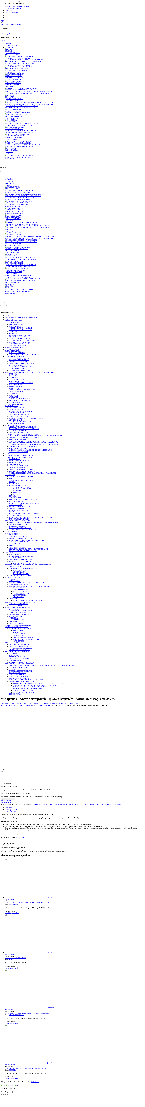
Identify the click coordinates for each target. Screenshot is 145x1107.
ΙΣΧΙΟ (11, 478)
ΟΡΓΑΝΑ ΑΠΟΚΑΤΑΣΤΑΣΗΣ (19, 414)
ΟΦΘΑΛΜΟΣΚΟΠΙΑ (16, 392)
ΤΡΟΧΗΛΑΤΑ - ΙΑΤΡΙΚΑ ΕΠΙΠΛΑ (20, 575)
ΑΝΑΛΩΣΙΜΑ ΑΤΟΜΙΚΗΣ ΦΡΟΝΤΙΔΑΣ (18, 65)
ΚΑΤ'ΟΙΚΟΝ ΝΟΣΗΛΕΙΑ (13, 111)
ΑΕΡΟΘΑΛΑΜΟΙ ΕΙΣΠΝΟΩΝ (19, 346)
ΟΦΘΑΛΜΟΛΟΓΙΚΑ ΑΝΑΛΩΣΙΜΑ (21, 646)
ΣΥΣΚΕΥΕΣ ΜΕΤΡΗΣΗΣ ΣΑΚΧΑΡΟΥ (22, 390)
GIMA (11, 959)
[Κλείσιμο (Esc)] (1, 1094)
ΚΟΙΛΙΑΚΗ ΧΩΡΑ (15, 515)
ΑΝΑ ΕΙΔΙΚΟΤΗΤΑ (11, 54)
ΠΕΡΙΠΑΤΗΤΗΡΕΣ (19, 492)
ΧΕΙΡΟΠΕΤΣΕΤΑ (15, 694)
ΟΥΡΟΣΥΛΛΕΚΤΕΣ (15, 660)
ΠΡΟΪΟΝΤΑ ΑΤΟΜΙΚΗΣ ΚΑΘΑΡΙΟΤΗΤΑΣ (27, 689)
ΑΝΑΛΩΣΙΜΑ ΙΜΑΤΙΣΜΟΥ (18, 604)
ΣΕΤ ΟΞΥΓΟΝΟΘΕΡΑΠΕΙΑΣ (19, 344)
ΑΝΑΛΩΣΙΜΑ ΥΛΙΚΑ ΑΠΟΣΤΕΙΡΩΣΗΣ (18, 69)
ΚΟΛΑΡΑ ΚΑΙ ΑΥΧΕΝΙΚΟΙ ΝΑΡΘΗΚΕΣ (22, 476)
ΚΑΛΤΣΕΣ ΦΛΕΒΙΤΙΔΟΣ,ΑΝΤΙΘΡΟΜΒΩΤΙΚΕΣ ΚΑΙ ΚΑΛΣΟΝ (30, 517)
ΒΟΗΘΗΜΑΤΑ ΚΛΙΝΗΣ (21, 574)
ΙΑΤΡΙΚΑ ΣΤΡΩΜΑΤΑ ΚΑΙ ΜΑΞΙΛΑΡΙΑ (22, 480)
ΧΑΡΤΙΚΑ (8, 153)
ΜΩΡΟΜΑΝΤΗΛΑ (15, 464)
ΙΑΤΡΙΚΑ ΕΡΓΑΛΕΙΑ (16, 384)
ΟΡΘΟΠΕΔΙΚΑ (10, 122)
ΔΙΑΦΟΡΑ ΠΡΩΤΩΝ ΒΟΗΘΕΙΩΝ (20, 361)
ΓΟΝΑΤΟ (12, 482)
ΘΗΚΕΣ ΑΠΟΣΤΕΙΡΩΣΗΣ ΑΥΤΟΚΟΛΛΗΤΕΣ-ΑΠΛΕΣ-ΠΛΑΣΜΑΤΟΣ (32, 473)
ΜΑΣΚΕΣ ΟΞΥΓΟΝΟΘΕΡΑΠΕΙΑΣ (20, 328)
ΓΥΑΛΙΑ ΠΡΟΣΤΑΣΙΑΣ (16, 605)
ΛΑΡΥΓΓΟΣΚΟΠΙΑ (15, 386)
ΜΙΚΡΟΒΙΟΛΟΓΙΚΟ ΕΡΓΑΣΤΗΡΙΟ (16, 115)
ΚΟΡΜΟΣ (12, 512)
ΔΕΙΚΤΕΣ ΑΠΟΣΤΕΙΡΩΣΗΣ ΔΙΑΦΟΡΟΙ (22, 471)
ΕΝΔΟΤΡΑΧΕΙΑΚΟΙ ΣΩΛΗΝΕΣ (19, 524)
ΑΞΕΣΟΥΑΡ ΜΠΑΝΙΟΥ (17, 674)
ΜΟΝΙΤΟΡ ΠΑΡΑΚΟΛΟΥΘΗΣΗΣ (20, 399)
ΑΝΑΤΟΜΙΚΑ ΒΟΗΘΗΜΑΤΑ (19, 510)
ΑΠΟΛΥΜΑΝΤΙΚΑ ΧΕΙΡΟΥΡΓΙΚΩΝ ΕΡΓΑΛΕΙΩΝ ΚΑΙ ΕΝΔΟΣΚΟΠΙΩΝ (33, 445)
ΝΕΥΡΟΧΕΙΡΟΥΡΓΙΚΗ (21, 590)
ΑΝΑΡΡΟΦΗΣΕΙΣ (15, 333)
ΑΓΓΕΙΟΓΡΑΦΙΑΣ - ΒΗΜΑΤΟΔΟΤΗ (21, 611)
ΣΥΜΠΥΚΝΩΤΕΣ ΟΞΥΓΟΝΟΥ (19, 338)
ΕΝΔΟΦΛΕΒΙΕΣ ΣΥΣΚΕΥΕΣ (18, 547)
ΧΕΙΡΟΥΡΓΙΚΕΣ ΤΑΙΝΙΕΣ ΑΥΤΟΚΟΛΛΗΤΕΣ (24, 363)
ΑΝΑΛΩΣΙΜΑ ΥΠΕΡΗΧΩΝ (18, 542)
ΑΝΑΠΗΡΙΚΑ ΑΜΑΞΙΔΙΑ (13, 76)
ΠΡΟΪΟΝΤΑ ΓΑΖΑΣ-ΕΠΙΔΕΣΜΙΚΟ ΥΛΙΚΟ (23, 551)
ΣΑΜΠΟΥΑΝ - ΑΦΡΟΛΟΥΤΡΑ (23, 690)
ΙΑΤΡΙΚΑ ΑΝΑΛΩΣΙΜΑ (13, 100)
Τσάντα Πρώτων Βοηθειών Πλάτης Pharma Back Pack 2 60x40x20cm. (55, 703)
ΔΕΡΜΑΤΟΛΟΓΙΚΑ (19, 595)
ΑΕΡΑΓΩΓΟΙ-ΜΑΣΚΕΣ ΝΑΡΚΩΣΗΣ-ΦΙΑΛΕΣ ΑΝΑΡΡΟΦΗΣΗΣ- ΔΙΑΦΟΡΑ (34, 522)
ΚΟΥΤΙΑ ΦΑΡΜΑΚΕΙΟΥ (17, 369)
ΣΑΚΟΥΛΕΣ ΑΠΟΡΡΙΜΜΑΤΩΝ (19, 678)
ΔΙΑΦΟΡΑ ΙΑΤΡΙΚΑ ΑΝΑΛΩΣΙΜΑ (20, 538)
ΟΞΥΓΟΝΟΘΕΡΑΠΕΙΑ (13, 118)
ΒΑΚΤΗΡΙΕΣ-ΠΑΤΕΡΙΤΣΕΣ (22, 489)
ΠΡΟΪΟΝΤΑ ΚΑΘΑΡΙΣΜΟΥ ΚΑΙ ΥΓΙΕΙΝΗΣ (19, 132)
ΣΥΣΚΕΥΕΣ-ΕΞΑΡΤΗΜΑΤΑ (18, 452)
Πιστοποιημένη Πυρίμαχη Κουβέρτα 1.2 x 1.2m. (17, 703)
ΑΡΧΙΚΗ (8, 44)
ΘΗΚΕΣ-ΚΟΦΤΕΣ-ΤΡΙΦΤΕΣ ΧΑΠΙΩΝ (22, 556)
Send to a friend (6, 802)
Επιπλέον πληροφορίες (12, 809)
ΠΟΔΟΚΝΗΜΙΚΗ (15, 483)
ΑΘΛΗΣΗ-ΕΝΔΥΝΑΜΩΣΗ (18, 413)
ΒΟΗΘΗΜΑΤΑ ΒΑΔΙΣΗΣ (17, 485)
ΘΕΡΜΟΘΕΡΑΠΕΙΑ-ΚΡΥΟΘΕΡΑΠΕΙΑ (22, 411)
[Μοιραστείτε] (3, 1094)
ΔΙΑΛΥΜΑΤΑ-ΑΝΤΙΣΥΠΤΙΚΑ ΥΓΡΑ (21, 367)
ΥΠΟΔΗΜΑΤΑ (18, 491)
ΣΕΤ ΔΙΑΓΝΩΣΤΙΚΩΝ (16, 404)
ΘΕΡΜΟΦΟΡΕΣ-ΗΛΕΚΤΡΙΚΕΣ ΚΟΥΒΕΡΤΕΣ (24, 559)
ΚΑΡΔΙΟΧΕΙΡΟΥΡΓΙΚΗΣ (17, 616)
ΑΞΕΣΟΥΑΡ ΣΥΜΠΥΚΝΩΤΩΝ (19, 335)
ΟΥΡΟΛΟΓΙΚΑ (14, 609)
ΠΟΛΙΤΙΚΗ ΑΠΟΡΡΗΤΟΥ (14, 9)
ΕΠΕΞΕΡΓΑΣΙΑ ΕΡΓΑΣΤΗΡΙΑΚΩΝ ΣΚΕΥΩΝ (24, 437)
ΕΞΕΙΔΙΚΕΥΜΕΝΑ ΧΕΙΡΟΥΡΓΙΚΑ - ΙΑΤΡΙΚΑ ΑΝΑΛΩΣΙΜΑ (29, 586)
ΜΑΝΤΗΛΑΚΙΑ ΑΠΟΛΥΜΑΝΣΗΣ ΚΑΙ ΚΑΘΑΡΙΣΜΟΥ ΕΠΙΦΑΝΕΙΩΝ (33, 441)
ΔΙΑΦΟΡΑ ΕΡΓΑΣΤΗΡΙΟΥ (21, 634)
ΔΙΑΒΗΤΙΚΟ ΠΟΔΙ (15, 505)
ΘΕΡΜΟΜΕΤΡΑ (18, 558)
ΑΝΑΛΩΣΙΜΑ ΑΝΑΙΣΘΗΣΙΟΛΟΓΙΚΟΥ (18, 58)
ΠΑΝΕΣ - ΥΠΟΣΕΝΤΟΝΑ (17, 657)
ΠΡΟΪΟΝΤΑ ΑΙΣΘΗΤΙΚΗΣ (14, 129)
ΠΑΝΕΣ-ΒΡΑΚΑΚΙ (15, 462)
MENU (3, 40)
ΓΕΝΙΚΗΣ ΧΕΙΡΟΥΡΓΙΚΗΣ (18, 613)
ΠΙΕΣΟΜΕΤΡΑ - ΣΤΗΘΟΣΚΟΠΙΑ (20, 561)
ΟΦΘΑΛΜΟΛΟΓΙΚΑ (16, 623)
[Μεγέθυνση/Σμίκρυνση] (7, 1094)
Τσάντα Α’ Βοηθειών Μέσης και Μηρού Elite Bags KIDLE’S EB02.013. (27, 1068)
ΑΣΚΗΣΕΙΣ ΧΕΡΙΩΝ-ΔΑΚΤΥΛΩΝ (20, 422)
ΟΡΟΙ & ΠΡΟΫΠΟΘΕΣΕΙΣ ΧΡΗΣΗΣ (17, 7)
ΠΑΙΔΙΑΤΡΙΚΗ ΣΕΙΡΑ (16, 501)
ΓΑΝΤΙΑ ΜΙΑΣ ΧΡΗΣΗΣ (17, 353)
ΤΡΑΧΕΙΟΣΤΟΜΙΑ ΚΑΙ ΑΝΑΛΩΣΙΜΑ (18, 143)
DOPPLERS (13, 376)
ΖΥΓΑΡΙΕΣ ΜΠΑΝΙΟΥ (16, 379)
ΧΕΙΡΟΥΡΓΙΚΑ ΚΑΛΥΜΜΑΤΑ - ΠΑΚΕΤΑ (19, 157)
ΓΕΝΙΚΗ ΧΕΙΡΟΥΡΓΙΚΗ (21, 593)
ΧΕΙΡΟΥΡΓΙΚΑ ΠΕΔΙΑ (16, 598)
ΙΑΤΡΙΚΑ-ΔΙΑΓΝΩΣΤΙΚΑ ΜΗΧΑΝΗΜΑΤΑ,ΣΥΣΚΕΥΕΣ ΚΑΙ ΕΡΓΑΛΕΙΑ (29, 104)
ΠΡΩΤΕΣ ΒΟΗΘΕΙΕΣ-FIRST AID (16, 136)
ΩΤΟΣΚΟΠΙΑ (13, 377)
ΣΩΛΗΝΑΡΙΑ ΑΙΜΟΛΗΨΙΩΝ (23, 637)
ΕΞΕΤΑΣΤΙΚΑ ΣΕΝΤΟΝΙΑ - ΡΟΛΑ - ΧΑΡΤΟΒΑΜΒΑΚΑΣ (28, 549)
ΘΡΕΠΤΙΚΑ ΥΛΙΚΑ (19, 636)
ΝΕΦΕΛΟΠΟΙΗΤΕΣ (15, 326)
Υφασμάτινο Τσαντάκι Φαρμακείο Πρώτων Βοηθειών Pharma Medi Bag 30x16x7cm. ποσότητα (31, 796)
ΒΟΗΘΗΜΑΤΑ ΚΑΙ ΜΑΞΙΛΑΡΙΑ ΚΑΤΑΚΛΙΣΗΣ (25, 514)
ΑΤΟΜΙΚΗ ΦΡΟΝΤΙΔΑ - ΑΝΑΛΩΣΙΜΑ (22, 662)
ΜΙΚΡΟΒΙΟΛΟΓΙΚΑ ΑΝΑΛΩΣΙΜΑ (21, 628)
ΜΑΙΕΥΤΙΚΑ (13, 618)
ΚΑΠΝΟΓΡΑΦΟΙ (14, 374)
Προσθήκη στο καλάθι (8, 799)
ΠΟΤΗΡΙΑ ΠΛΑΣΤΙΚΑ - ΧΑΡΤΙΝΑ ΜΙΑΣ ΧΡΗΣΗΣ (30, 687)
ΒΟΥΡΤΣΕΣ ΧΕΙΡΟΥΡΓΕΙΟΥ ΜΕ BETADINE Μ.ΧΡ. (26, 582)
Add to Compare (6, 801)
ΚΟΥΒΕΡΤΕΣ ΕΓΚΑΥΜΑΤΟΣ (19, 360)
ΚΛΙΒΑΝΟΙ (13, 393)
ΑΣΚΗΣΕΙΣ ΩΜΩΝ (15, 420)
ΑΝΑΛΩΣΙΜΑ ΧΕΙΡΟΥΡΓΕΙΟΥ (15, 72)
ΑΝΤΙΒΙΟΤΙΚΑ (18, 630)
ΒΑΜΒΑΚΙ (12, 545)
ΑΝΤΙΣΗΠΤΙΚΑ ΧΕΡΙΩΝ (17, 448)
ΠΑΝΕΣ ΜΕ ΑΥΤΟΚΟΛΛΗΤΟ (19, 460)
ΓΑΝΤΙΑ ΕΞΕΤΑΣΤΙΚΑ (13, 83)
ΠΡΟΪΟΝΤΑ (9, 47)
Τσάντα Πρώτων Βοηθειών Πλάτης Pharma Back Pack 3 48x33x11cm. (27, 1013)
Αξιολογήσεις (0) (10, 811)
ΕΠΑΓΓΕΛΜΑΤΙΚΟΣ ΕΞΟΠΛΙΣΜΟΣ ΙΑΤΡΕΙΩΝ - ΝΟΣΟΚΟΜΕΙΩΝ (28, 93)
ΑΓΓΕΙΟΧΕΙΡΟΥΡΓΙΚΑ (21, 591)
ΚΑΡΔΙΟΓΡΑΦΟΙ (14, 402)
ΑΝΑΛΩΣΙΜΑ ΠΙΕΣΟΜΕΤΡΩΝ (19, 400)
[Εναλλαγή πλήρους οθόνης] (5, 1094)
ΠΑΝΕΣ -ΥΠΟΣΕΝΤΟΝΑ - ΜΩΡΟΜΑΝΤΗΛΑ (20, 125)
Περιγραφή (8, 807)
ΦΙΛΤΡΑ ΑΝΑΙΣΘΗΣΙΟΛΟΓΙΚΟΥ (20, 528)
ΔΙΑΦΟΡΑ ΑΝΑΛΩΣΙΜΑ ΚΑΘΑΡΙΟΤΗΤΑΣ (23, 681)
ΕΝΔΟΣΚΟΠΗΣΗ (19, 588)
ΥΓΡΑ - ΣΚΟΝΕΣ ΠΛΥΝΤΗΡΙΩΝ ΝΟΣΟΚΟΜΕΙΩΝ (22, 146)
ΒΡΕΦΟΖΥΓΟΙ (14, 381)
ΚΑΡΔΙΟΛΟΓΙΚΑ (18, 597)
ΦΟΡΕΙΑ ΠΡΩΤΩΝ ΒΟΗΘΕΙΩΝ (19, 358)
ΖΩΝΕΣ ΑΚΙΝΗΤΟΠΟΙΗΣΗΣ (19, 432)
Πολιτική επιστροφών (11, 12)
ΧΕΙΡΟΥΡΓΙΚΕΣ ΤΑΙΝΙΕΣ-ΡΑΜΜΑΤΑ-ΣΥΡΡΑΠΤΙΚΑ (27, 540)
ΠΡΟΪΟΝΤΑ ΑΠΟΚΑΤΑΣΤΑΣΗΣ (20, 506)
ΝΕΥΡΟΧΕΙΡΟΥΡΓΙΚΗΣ (17, 620)
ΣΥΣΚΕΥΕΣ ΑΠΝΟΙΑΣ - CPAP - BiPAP (22, 340)
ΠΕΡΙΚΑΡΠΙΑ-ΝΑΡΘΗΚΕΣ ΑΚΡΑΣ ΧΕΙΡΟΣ (24, 503)
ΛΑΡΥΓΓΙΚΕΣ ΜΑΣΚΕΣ (17, 526)
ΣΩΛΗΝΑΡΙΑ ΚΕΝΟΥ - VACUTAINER (26, 639)
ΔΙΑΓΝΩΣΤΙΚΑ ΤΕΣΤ (20, 632)
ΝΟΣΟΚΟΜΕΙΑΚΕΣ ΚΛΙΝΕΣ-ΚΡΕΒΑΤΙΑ (23, 568)
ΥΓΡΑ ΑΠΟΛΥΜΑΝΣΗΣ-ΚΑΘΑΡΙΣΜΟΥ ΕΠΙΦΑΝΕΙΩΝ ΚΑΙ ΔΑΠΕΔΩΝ (33, 443)
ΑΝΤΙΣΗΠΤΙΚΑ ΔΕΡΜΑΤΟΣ (18, 439)
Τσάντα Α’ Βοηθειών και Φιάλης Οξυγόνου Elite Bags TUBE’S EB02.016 (28, 902)
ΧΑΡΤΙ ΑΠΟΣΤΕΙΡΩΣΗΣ (17, 468)
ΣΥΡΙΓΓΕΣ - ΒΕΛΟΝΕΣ (13, 139)
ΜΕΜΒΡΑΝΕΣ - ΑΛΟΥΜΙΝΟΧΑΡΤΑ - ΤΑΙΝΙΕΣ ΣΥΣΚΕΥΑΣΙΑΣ (34, 685)
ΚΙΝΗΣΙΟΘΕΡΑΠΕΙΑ (16, 409)
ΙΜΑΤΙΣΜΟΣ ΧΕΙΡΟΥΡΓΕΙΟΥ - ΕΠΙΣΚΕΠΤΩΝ (21, 107)
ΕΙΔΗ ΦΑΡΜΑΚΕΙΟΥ (12, 86)
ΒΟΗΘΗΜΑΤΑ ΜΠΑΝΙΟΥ (14, 79)
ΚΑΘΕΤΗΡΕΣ (13, 535)
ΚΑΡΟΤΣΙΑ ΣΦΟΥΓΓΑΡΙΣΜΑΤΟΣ (20, 671)
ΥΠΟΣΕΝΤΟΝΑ (14, 459)
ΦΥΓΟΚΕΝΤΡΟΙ (18, 641)
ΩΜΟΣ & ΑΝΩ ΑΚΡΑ (16, 498)
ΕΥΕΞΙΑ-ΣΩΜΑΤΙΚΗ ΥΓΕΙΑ (18, 416)
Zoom (3, 769)
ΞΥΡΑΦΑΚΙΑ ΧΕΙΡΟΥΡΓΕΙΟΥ (19, 584)
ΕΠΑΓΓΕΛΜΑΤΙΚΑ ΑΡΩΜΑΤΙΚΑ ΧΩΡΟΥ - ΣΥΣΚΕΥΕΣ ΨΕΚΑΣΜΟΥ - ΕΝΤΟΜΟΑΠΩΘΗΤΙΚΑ (41, 666)
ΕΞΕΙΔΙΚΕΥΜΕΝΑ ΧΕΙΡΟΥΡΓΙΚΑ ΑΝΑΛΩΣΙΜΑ (22, 90)
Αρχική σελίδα (5, 705)
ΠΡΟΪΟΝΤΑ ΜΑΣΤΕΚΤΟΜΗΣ (19, 519)
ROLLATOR (17, 494)
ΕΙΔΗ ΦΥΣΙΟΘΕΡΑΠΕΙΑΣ (17, 423)
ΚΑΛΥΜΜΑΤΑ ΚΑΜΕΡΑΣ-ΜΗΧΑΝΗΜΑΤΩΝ (28, 600)
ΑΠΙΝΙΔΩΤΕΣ (13, 397)
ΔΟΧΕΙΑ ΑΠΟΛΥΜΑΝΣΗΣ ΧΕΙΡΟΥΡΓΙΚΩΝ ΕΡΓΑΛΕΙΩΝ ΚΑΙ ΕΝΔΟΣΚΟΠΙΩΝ (36, 436)
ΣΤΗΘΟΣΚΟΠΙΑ (14, 395)
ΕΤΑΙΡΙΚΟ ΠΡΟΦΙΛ (11, 46)
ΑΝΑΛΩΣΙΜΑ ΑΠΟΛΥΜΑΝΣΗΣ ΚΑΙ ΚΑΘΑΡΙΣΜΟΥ (23, 61)
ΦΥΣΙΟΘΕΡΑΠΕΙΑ (11, 150)
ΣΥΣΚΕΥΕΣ (13, 669)
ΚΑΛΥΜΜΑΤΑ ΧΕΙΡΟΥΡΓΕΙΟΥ (20, 614)
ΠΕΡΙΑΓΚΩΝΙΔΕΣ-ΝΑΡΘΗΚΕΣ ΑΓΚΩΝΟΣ (23, 499)
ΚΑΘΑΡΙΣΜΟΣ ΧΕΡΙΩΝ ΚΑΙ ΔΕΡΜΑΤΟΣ (23, 446)
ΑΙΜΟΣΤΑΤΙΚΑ (14, 581)
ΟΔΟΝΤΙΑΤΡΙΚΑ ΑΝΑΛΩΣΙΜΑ (19, 644)
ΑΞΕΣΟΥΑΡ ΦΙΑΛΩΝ (16, 324)
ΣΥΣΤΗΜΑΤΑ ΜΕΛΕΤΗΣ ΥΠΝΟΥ (20, 342)
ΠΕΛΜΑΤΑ (12, 496)
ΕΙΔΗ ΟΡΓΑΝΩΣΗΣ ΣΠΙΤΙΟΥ (19, 676)
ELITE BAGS (14, 904)
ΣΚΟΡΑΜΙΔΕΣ (14, 653)
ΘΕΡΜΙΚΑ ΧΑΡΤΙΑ (19, 544)
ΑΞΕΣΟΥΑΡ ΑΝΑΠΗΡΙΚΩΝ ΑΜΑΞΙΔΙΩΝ (23, 427)
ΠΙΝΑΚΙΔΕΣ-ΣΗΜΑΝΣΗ (17, 673)
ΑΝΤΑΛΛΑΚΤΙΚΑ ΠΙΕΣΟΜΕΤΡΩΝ (25, 563)
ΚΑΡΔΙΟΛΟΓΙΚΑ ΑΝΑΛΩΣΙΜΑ (19, 650)
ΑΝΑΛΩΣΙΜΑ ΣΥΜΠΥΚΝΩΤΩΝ (20, 330)
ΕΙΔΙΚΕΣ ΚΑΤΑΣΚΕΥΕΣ (17, 567)
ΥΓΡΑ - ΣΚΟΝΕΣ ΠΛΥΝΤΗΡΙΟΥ (24, 692)
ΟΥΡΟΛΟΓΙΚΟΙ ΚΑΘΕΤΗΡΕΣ (19, 658)
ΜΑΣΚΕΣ (12, 579)
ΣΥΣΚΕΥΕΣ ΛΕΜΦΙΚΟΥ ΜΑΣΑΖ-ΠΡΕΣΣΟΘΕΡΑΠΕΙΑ (27, 418)
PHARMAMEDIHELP (22, 837)
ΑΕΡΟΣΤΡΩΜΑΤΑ (19, 572)
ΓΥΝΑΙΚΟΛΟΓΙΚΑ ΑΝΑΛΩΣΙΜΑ (20, 648)
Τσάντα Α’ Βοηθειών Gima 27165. (15, 958)
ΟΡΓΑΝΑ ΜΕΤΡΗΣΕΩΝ (17, 407)
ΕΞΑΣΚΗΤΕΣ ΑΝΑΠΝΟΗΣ (18, 337)
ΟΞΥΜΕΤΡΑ (13, 331)
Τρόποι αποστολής (10, 10)
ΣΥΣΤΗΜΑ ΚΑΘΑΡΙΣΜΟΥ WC (19, 667)
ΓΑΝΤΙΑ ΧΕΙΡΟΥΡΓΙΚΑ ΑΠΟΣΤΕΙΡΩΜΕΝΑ (24, 354)
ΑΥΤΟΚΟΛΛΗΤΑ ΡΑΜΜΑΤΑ (19, 365)
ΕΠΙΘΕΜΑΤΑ (9, 97)
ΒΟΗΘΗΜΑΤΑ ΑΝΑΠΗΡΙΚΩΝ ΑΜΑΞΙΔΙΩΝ (24, 429)
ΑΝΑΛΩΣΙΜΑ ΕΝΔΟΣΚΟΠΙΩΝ (19, 536)
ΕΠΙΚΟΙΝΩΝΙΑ (10, 159)
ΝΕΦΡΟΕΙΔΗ (13, 655)
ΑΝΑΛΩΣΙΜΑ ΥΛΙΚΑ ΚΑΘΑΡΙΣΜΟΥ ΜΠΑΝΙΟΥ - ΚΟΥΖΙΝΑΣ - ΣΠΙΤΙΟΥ (38, 683)
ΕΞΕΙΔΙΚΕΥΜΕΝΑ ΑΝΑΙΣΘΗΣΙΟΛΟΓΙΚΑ (23, 529)
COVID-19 (8, 51)
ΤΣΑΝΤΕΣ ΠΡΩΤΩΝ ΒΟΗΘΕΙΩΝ (20, 370)
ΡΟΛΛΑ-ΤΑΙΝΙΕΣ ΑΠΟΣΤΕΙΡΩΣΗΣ (21, 469)
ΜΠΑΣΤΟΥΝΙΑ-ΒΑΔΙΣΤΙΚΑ (22, 487)
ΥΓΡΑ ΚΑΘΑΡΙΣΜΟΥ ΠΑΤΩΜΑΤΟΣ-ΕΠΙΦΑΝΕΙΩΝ (26, 680)
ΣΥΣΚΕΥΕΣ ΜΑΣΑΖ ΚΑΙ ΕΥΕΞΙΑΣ (21, 383)
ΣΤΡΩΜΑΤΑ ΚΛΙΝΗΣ (20, 570)
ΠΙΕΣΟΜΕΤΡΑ (14, 388)
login (2, 21)
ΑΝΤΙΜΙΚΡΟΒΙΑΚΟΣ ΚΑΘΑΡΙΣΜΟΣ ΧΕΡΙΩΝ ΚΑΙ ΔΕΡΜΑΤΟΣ (30, 450)
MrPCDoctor (35, 1082)
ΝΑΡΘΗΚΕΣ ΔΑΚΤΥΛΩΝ (17, 508)
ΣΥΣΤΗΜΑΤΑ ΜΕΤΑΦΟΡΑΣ (18, 430)
